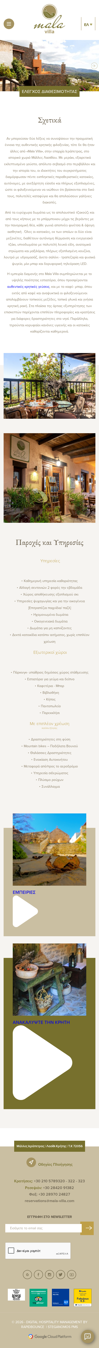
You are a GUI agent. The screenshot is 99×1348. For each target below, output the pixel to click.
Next (94, 65)
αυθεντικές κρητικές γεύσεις (28, 286)
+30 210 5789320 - (50, 1181)
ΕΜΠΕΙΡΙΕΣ (24, 892)
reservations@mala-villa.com (49, 1201)
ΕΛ (87, 24)
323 (81, 1181)
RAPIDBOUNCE (32, 1326)
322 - (72, 1181)
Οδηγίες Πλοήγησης (55, 1164)
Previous (5, 65)
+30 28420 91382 (58, 1188)
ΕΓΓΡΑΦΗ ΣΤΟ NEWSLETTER (49, 1217)
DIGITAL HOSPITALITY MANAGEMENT (54, 1322)
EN (88, 35)
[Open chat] (87, 1336)
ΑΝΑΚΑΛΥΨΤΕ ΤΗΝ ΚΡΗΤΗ (41, 1022)
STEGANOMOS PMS (63, 1326)
